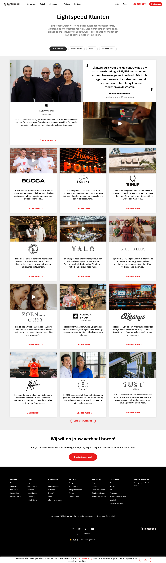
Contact (113, 483)
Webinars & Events (99, 497)
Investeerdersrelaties (118, 497)
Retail (92, 48)
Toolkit (71, 493)
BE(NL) (75, 540)
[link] (140, 4)
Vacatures (113, 493)
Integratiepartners (76, 490)
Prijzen (12, 483)
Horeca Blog (14, 493)
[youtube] (93, 529)
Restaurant (76, 48)
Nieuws (112, 486)
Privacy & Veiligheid (117, 503)
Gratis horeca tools (99, 490)
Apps (50, 497)
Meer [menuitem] (125, 4)
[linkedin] (86, 529)
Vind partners (74, 483)
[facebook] (73, 529)
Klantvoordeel (74, 497)
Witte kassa (14, 490)
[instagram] (80, 529)
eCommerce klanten (55, 500)
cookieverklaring (84, 558)
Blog (93, 483)
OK (145, 559)
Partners (72, 479)
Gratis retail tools (98, 493)
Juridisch (113, 500)
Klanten (95, 486)
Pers (81, 540)
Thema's (51, 493)
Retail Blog (31, 497)
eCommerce (108, 48)
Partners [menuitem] (77, 4)
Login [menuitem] (117, 4)
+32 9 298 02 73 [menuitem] (140, 4)
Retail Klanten (32, 500)
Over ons (113, 490)
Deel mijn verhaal (83, 457)
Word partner (74, 486)
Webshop (51, 490)
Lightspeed (114, 479)
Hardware (13, 486)
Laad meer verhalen (83, 420)
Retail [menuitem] (42, 4)
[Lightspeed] (12, 4)
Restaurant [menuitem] (30, 4)
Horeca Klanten (15, 497)
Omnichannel (32, 493)
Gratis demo (156, 4)
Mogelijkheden (33, 486)
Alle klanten (58, 48)
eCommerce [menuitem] (54, 4)
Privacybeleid (90, 540)
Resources (96, 479)
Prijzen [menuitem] (67, 4)
